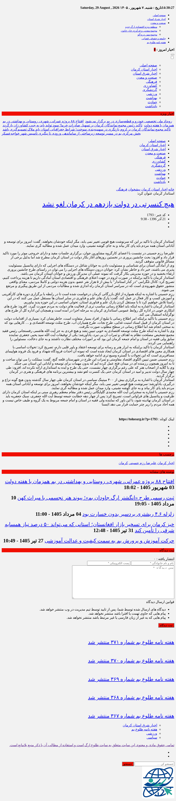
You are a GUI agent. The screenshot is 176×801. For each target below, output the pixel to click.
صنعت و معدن (158, 23)
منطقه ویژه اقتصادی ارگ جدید (141, 26)
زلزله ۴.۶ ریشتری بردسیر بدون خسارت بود (128, 514)
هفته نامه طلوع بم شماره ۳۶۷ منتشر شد (131, 716)
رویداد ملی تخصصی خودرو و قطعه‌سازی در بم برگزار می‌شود (128, 121)
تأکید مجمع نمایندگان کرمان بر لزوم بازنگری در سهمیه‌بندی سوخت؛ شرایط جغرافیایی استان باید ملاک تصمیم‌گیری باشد (87, 129)
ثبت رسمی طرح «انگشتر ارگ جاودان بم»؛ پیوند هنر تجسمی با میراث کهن (95, 497)
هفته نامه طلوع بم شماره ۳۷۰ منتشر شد (131, 660)
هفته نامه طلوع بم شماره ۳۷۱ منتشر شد (131, 642)
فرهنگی (151, 81)
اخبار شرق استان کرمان (140, 725)
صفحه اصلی (159, 15)
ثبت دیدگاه (166, 625)
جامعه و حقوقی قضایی (154, 38)
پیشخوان (134, 189)
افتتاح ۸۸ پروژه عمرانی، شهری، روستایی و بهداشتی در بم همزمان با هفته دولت (89, 481)
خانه (171, 189)
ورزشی (151, 94)
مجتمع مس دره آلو (147, 34)
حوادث (152, 102)
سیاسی (152, 737)
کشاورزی (150, 85)
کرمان (123, 463)
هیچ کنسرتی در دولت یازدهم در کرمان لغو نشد (108, 204)
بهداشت (151, 98)
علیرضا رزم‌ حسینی (142, 463)
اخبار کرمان (165, 463)
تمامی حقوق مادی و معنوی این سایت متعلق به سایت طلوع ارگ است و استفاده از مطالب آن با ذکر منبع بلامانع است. (91, 745)
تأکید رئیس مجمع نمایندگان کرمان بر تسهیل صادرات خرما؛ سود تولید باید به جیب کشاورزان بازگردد (72, 125)
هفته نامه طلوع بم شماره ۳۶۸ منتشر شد (131, 697)
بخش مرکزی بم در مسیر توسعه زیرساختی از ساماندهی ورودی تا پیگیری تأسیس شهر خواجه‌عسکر (71, 133)
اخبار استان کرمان (144, 69)
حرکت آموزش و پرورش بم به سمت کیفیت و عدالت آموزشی (109, 540)
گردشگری (150, 90)
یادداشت (151, 106)
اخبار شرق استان (156, 19)
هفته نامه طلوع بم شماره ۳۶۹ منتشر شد (131, 679)
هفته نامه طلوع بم (156, 42)
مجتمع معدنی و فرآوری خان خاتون (139, 30)
